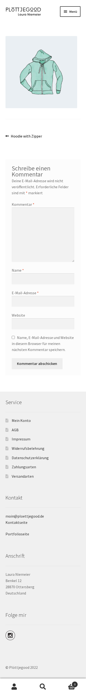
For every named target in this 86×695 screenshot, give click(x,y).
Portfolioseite (17, 534)
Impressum (21, 439)
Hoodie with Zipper (26, 136)
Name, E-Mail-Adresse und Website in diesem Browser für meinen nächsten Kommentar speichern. (43, 343)
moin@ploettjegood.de (24, 516)
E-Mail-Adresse (25, 292)
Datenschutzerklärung (30, 457)
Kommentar (23, 204)
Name (18, 270)
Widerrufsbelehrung (28, 448)
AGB (15, 429)
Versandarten (23, 476)
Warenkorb (66, 682)
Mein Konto (21, 420)
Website (18, 315)
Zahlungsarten (24, 466)
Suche (43, 687)
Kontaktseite (16, 522)
